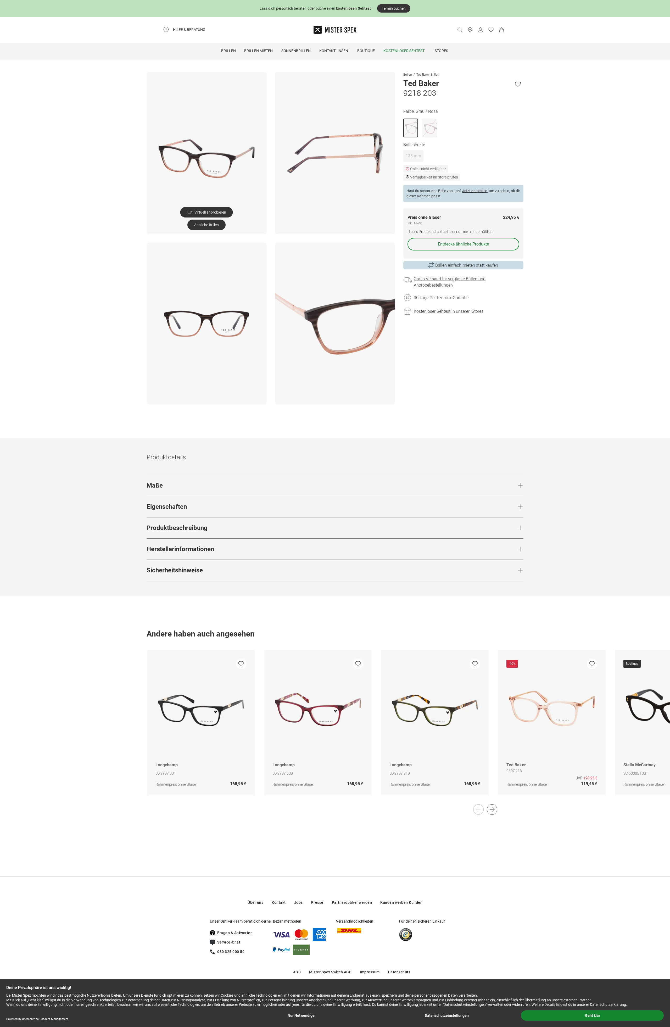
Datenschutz (399, 972)
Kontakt (279, 902)
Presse (317, 902)
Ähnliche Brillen (206, 225)
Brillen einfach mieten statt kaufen (466, 265)
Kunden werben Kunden (401, 902)
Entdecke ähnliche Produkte (463, 244)
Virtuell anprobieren (210, 212)
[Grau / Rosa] (410, 128)
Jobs (298, 902)
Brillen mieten (258, 51)
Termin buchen (394, 8)
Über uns (255, 902)
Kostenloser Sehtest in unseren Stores (448, 311)
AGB (297, 972)
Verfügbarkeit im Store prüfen (434, 177)
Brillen (228, 51)
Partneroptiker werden (352, 902)
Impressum (370, 972)
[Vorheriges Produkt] (478, 809)
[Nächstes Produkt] (492, 809)
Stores (441, 51)
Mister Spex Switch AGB (330, 972)
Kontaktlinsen (333, 51)
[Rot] (429, 128)
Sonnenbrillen (296, 51)
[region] (335, 728)
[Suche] (459, 29)
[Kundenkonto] (480, 30)
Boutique (366, 51)
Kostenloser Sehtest (404, 51)
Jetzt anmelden (474, 191)
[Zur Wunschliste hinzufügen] (518, 84)
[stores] (470, 30)
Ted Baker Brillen (427, 74)
